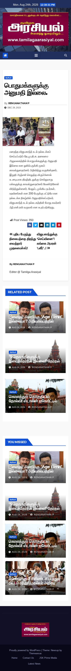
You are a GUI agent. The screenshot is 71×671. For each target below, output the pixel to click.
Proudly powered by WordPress (25, 650)
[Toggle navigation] (36, 55)
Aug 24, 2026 (19, 477)
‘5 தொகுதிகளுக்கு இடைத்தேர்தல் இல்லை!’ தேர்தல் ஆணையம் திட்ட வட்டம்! (34, 361)
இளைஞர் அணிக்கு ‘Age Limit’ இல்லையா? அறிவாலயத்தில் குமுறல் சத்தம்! (35, 321)
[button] (65, 55)
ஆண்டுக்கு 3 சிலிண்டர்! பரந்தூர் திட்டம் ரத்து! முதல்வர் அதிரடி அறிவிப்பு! (34, 583)
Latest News (34, 663)
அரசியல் (8, 78)
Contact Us (28, 658)
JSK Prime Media (48, 658)
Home (14, 658)
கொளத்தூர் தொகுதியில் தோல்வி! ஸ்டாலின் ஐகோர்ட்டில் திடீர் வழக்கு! (33, 401)
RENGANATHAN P (18, 103)
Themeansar (35, 653)
